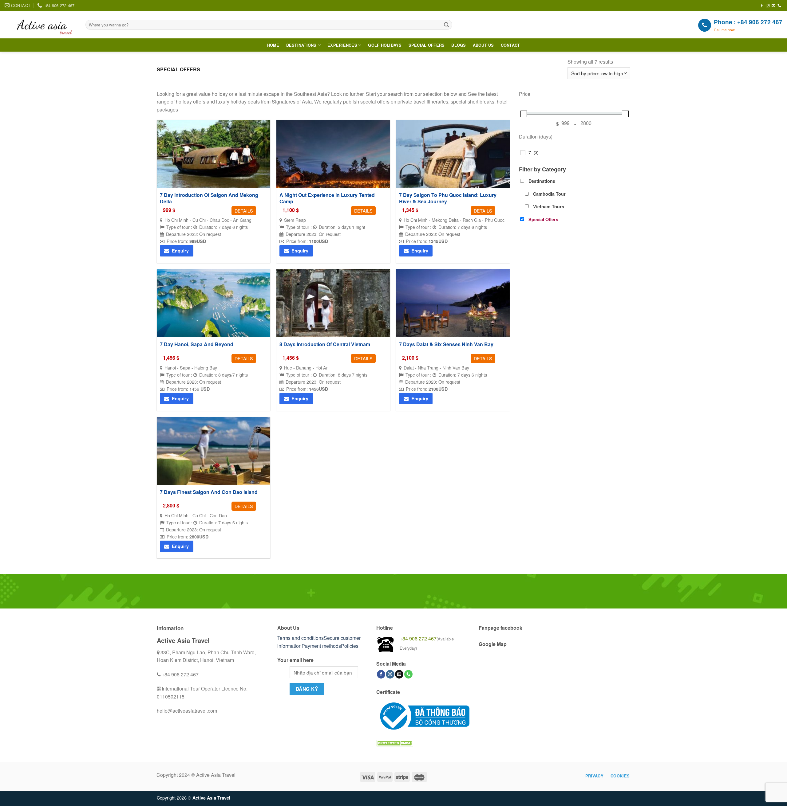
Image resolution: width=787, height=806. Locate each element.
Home (273, 45)
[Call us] (779, 6)
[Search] (446, 25)
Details (244, 210)
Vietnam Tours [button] (548, 206)
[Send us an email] (773, 6)
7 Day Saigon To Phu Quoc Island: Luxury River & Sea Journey (447, 198)
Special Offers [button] (543, 219)
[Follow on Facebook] (762, 6)
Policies (349, 645)
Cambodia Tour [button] (549, 194)
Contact (510, 45)
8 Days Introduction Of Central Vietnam (324, 344)
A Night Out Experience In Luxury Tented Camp (327, 198)
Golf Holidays (384, 45)
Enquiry (180, 251)
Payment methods (321, 645)
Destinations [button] (541, 181)
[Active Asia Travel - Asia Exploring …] (40, 24)
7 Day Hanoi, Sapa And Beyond (196, 344)
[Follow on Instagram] (767, 6)
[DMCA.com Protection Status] (394, 742)
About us (483, 45)
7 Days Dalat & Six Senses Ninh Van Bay (446, 344)
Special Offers (427, 45)
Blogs (458, 45)
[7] (522, 152)
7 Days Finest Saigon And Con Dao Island (209, 492)
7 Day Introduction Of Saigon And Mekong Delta (209, 198)
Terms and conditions (300, 637)
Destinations (301, 45)
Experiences (342, 45)
